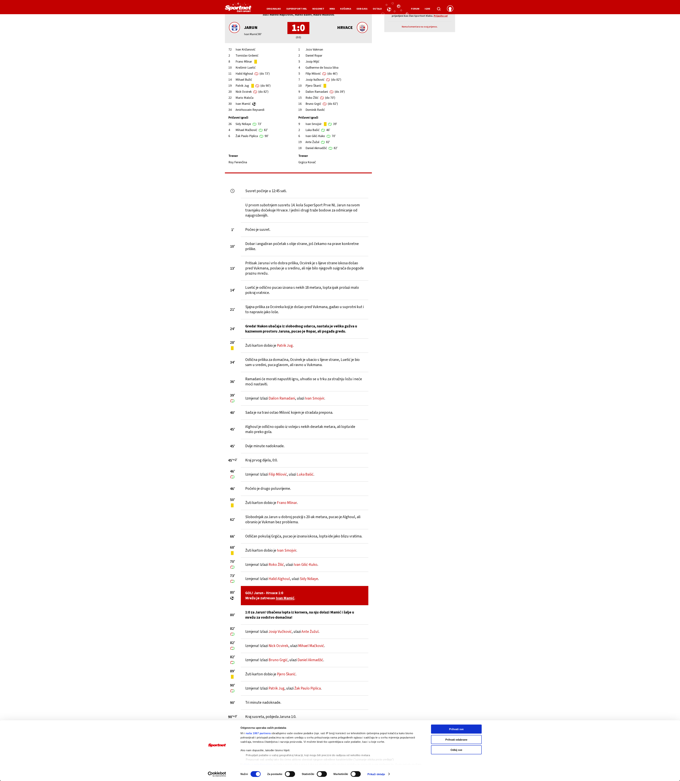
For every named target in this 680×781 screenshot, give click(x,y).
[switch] (290, 774)
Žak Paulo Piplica (247, 136)
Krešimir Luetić (246, 67)
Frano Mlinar (244, 61)
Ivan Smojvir (313, 124)
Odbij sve (456, 749)
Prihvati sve (456, 729)
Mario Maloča (244, 98)
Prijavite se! (441, 16)
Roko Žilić (311, 98)
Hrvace (345, 27)
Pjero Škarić (313, 85)
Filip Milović (313, 73)
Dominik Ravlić (315, 110)
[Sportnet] (238, 8)
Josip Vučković (314, 79)
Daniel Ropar (313, 55)
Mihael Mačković (246, 130)
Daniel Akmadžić (316, 148)
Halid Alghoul (244, 73)
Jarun (250, 27)
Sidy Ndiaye (243, 124)
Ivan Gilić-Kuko (315, 136)
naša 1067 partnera (258, 733)
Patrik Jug (242, 85)
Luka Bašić (312, 130)
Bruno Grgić (313, 104)
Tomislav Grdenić (247, 55)
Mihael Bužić (244, 79)
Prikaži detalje (376, 774)
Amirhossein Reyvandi (250, 110)
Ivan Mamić (243, 104)
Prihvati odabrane (456, 739)
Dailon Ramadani (316, 92)
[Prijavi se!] (450, 9)
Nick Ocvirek (244, 92)
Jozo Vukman (314, 49)
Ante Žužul (312, 142)
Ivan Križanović (245, 49)
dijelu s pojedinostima (257, 764)
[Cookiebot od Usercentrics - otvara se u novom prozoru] (217, 774)
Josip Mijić (312, 61)
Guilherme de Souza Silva (321, 67)
